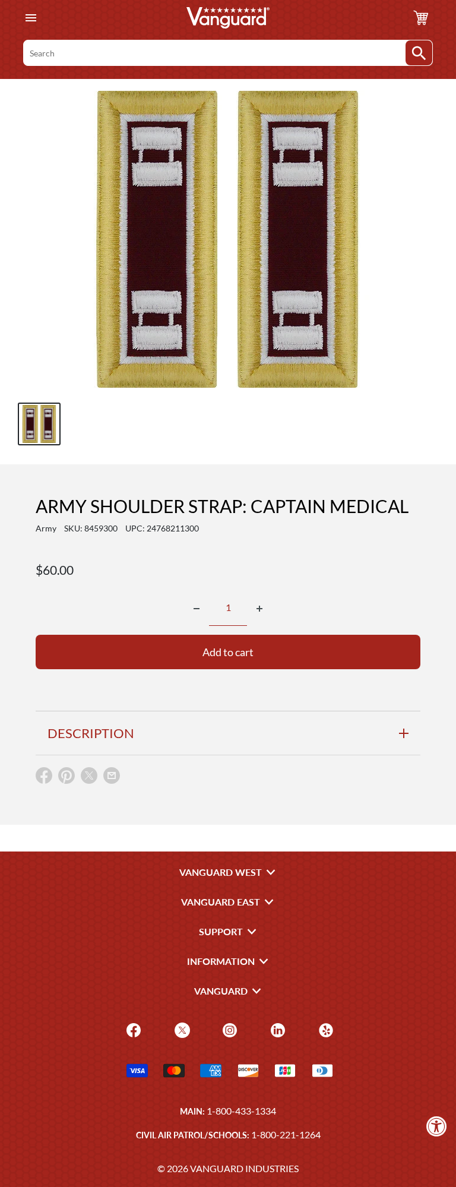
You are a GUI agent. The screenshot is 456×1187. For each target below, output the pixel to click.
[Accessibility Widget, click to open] (436, 1126)
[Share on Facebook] (44, 778)
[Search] (419, 52)
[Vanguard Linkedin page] (276, 1029)
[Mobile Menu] (30, 18)
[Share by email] (111, 776)
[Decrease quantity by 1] (196, 608)
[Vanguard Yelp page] (324, 1029)
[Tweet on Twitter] (89, 778)
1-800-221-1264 (286, 1134)
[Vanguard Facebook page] (132, 1029)
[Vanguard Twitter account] (181, 1029)
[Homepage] (228, 18)
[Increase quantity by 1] (259, 608)
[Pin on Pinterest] (66, 778)
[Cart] (421, 18)
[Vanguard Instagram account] (228, 1029)
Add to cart (228, 652)
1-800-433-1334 (241, 1110)
